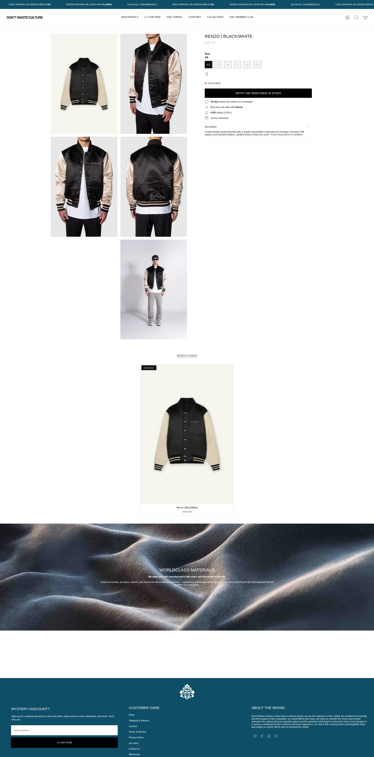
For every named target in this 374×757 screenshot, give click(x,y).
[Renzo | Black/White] (187, 434)
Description (211, 126)
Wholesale (134, 754)
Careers (133, 726)
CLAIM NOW (64, 742)
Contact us (134, 748)
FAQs (131, 715)
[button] (194, 17)
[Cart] (365, 17)
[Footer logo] (187, 692)
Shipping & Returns (139, 720)
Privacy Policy (136, 737)
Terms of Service (137, 732)
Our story (133, 743)
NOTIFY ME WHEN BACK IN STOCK (258, 93)
